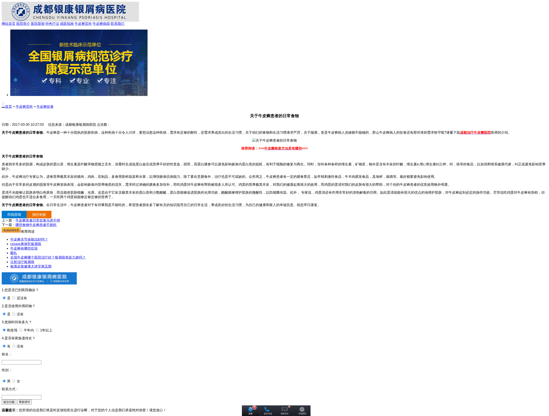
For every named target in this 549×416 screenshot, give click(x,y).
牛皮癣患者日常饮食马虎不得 (37, 220)
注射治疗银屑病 (22, 262)
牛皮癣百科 (83, 23)
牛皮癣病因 (101, 23)
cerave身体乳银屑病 (25, 244)
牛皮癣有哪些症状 (24, 248)
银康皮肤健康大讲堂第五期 (30, 266)
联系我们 (117, 23)
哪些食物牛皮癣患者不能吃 (36, 225)
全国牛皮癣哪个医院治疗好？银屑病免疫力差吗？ (48, 257)
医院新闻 (38, 23)
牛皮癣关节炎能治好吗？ (29, 239)
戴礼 (13, 253)
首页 (8, 106)
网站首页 (8, 23)
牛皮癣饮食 (45, 106)
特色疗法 (52, 23)
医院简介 (23, 23)
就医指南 (67, 23)
